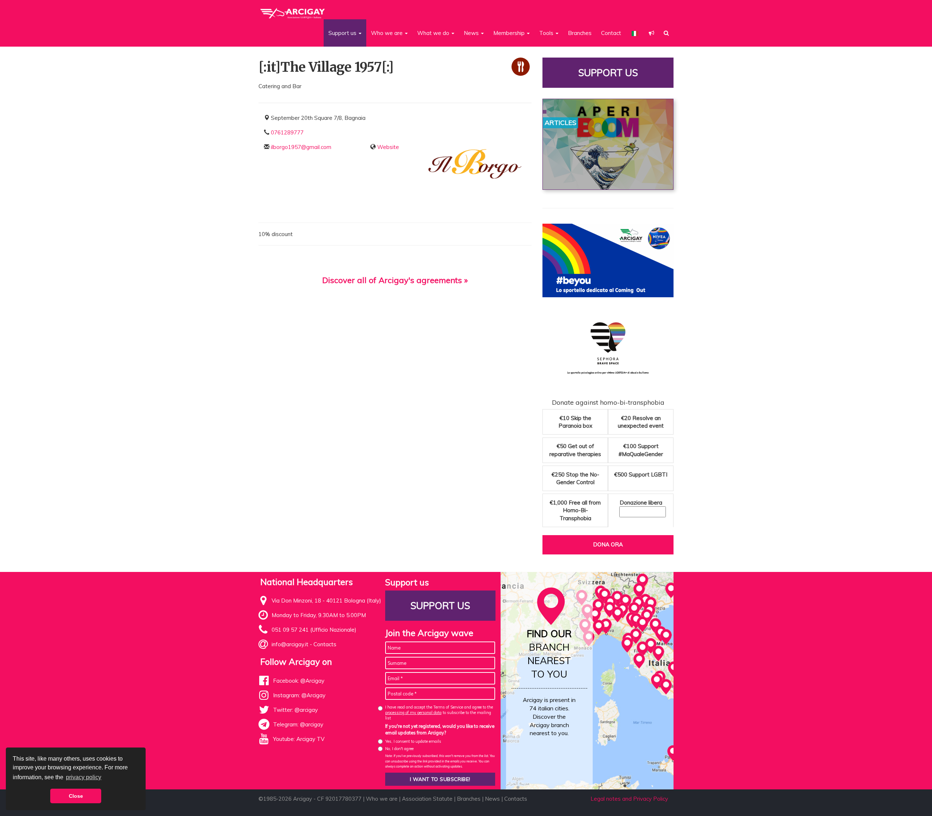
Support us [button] (343, 33)
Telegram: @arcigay (298, 724)
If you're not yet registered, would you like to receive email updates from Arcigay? (439, 729)
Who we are (382, 798)
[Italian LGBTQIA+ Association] (292, 10)
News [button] (472, 33)
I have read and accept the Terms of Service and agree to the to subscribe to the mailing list (439, 713)
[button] (651, 33)
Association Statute (427, 798)
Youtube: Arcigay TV (298, 738)
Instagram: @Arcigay (299, 695)
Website (388, 147)
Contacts (324, 644)
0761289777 (287, 132)
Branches (580, 33)
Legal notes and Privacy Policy (629, 798)
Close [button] (76, 796)
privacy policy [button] (83, 777)
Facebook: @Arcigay (298, 680)
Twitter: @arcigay (295, 709)
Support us (608, 73)
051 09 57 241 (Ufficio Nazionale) (314, 629)
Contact (611, 33)
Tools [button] (547, 33)
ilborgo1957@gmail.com (301, 147)
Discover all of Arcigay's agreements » (395, 280)
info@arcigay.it (290, 644)
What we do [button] (434, 33)
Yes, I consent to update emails (413, 741)
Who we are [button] (387, 33)
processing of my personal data (413, 712)
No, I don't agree (399, 748)
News (492, 798)
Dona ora (608, 544)
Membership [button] (509, 33)
